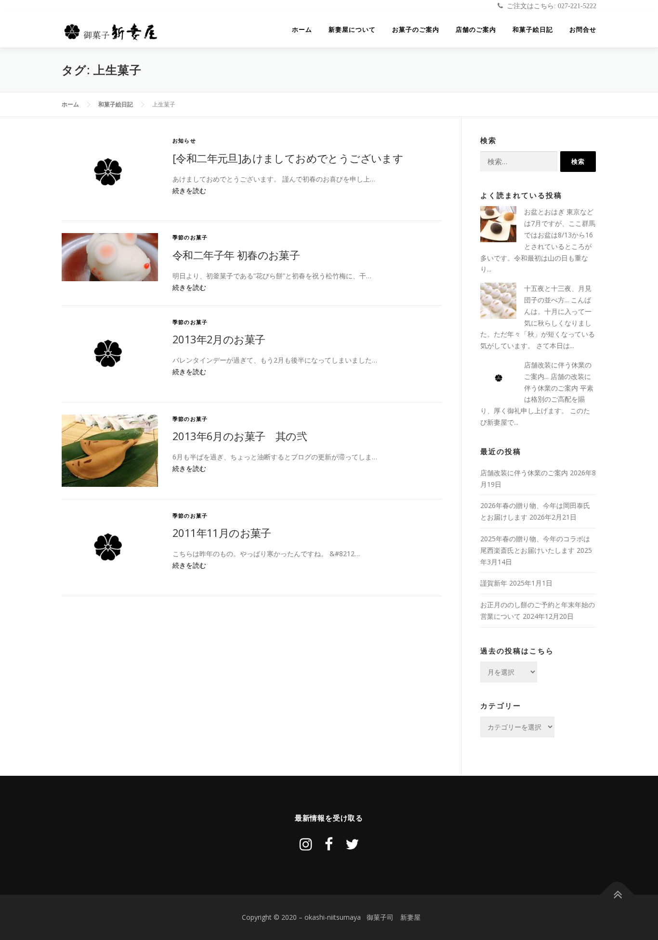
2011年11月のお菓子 (221, 532)
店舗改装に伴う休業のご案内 (524, 472)
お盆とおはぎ (544, 211)
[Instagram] (306, 844)
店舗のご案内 (476, 29)
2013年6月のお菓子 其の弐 (239, 436)
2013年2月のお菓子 (218, 339)
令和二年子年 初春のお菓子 (236, 255)
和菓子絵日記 (533, 29)
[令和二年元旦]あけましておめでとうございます (287, 158)
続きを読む (189, 190)
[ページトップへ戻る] (617, 895)
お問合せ (582, 29)
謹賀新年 (493, 583)
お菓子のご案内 (415, 29)
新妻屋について (352, 29)
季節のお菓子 (190, 237)
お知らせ (184, 140)
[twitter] (352, 844)
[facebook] (329, 844)
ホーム (302, 29)
